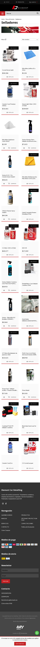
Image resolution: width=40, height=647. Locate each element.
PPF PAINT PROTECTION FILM (29, 519)
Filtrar (3, 39)
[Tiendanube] (20, 633)
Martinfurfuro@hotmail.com (9, 600)
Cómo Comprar (5, 530)
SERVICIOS (4, 523)
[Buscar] (37, 13)
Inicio (3, 19)
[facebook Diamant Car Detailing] (6, 503)
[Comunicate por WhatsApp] (37, 633)
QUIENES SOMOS (6, 515)
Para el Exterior (10, 19)
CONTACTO (5, 527)
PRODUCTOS (25, 515)
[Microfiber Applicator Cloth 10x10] (4, 148)
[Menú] (2, 13)
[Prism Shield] (24, 397)
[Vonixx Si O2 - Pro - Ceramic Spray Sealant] (4, 184)
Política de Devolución (27, 527)
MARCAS (4, 518)
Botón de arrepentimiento (20, 621)
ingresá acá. (33, 618)
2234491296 (5, 596)
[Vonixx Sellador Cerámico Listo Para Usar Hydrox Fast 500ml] (4, 290)
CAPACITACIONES (27, 523)
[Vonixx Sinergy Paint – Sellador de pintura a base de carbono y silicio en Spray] (24, 148)
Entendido (20, 643)
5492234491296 (6, 593)
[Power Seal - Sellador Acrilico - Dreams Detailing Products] (4, 397)
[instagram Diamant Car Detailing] (2, 503)
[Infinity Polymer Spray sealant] (4, 219)
